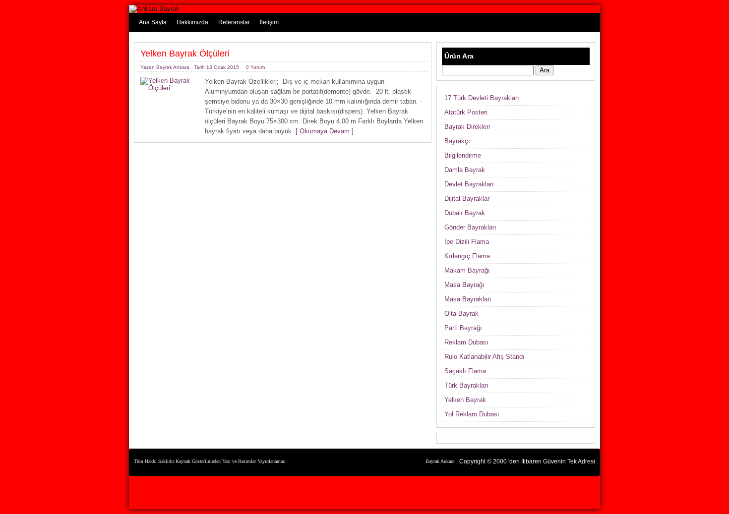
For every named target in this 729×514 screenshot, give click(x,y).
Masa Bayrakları (467, 299)
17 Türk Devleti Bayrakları (481, 98)
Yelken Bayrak (465, 399)
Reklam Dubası (466, 342)
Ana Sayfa (153, 22)
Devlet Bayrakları (469, 184)
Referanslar (234, 22)
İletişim (269, 22)
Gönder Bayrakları (470, 227)
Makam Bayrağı (467, 270)
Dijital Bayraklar (466, 198)
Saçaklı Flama (465, 371)
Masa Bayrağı (464, 284)
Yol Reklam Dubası (471, 414)
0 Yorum (255, 67)
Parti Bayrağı (463, 328)
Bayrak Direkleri (467, 126)
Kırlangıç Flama (467, 256)
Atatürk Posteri (465, 112)
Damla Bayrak (464, 169)
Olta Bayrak (461, 313)
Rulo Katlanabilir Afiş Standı (484, 356)
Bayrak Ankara (172, 67)
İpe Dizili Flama (466, 241)
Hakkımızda (192, 22)
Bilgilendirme (462, 155)
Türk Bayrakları (466, 385)
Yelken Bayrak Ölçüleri (185, 53)
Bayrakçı (457, 141)
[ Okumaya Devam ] (323, 131)
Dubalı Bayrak (464, 213)
